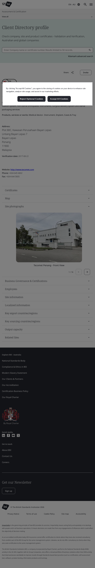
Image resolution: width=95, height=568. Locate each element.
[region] (47, 94)
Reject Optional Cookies (31, 99)
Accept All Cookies (59, 99)
